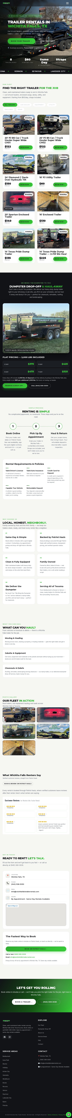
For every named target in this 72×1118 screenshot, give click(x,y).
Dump (20, 109)
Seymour (5, 1094)
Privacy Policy (63, 1114)
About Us (41, 1033)
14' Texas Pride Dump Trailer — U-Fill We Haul (52, 252)
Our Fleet (41, 1025)
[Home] (6, 3)
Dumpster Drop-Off (44, 1029)
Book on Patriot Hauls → (36, 949)
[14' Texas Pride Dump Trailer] (19, 238)
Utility (52, 105)
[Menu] (67, 3)
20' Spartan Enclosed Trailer (17, 215)
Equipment (39, 105)
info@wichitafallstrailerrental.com (25, 892)
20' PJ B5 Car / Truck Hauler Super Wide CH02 (51, 140)
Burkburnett (6, 1056)
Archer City (6, 1071)
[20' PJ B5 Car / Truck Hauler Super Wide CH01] (19, 125)
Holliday (5, 1067)
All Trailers (10, 105)
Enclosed (9, 109)
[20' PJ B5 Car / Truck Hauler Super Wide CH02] (53, 125)
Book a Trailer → (24, 1002)
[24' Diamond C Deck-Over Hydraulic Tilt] (19, 164)
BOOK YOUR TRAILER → (21, 41)
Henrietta (6, 1075)
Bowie (5, 1083)
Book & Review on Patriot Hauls (17, 783)
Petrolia (5, 1105)
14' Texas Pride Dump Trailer (17, 252)
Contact (40, 1044)
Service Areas (42, 1036)
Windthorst (6, 1079)
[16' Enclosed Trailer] (53, 201)
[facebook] (5, 1037)
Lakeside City (7, 1098)
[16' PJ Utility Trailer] (53, 164)
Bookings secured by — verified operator (28, 48)
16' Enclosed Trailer (50, 214)
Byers (4, 1101)
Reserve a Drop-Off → (15, 385)
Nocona (5, 1086)
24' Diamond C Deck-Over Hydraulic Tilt (17, 178)
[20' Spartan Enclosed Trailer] (19, 201)
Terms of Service (53, 1114)
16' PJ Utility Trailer (50, 177)
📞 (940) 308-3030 (48, 1002)
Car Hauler (25, 105)
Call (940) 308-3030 (39, 385)
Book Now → (25, 147)
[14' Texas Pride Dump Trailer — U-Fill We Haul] (53, 238)
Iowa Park (6, 1060)
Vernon (5, 1090)
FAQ (39, 1040)
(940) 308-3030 (17, 884)
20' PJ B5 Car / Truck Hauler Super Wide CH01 (16, 140)
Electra (5, 1064)
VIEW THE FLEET (47, 41)
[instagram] (10, 1037)
